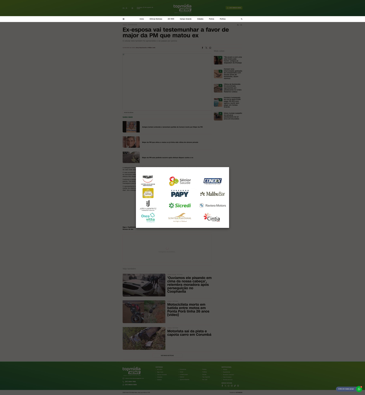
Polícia (211, 19)
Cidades (200, 19)
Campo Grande (186, 19)
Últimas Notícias (156, 19)
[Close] (229, 167)
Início (142, 19)
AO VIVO (171, 19)
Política (223, 19)
